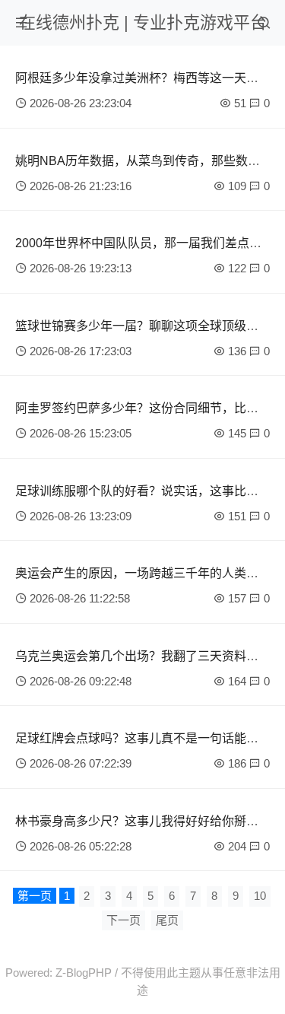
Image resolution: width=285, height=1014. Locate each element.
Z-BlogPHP (83, 972)
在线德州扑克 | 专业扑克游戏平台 (143, 22)
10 (260, 895)
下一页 (123, 920)
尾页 (167, 920)
